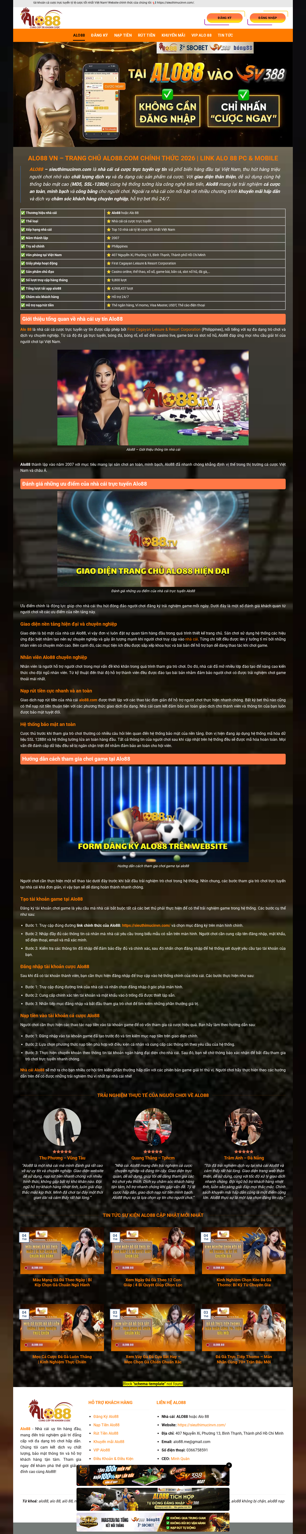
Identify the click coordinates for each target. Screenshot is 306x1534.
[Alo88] (44, 18)
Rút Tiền (146, 35)
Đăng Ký (99, 35)
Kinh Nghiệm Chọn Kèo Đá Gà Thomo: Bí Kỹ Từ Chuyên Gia (244, 1282)
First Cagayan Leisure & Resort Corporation (164, 329)
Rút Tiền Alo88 (105, 1433)
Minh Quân (180, 1458)
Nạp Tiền (123, 35)
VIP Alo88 (101, 1450)
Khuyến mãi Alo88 (109, 1441)
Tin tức (225, 35)
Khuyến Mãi (173, 35)
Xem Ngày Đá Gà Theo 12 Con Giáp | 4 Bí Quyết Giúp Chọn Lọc (153, 1282)
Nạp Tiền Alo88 (106, 1425)
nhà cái (191, 639)
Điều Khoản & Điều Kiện (113, 1458)
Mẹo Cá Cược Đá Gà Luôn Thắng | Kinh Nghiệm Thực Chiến (62, 1359)
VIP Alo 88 (201, 35)
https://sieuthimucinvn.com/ (146, 925)
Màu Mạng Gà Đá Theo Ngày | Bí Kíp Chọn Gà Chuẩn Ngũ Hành (62, 1282)
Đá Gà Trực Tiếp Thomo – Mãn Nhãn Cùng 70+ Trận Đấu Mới (244, 1359)
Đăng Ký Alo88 (106, 1416)
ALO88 (79, 35)
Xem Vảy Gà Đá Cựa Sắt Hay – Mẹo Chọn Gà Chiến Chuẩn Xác (153, 1359)
